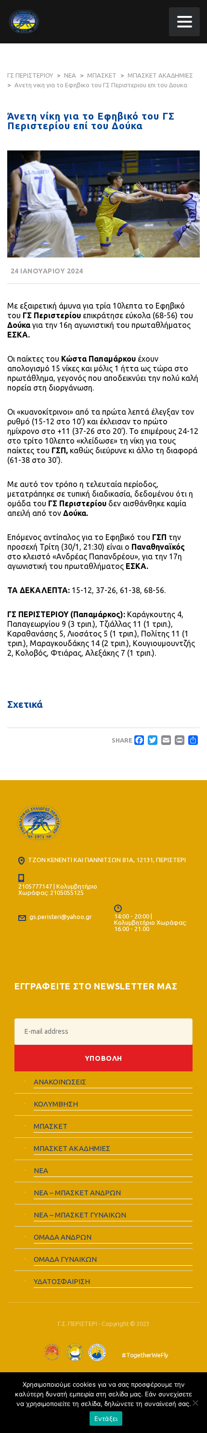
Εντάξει (106, 1418)
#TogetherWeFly (145, 1355)
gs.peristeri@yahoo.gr (60, 916)
